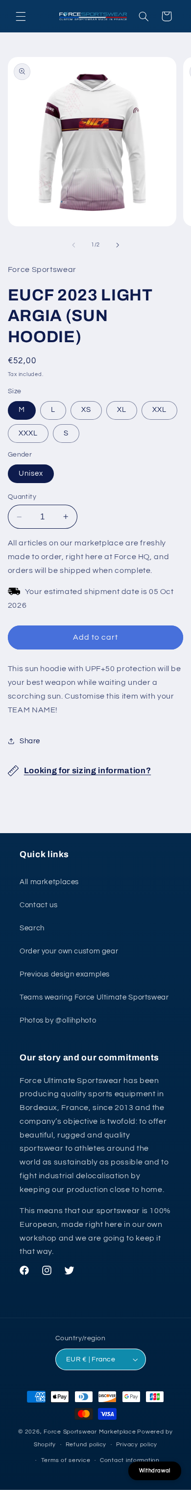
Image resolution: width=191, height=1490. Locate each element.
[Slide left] (73, 245)
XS (86, 409)
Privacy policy (136, 1444)
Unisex (31, 473)
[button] (20, 16)
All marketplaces (49, 882)
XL (121, 409)
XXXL (28, 433)
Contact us (38, 905)
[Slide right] (117, 245)
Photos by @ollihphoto (58, 1020)
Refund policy (86, 1444)
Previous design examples (65, 974)
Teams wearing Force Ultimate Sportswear (94, 997)
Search (32, 928)
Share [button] (30, 741)
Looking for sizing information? (87, 770)
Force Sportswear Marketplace (90, 1432)
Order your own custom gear (69, 951)
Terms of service (66, 1460)
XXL (159, 409)
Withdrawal (154, 1470)
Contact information (130, 1460)
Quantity (22, 496)
